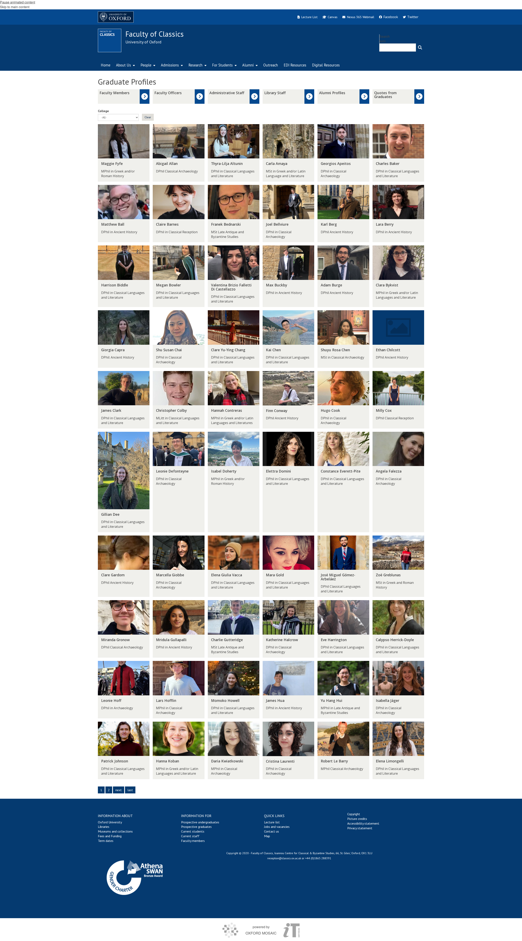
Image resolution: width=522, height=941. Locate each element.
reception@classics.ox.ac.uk (284, 858)
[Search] (420, 47)
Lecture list (272, 822)
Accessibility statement (363, 823)
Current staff (190, 836)
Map (267, 836)
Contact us (271, 831)
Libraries (103, 827)
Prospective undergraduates (200, 822)
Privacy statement (359, 828)
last (130, 790)
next (118, 790)
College (103, 111)
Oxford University (110, 822)
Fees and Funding (110, 836)
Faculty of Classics (154, 34)
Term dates (105, 841)
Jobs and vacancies (277, 827)
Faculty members (193, 841)
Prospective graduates (196, 827)
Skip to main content (14, 6)
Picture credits (357, 819)
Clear (148, 117)
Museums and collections (115, 831)
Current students (192, 831)
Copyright (353, 814)
